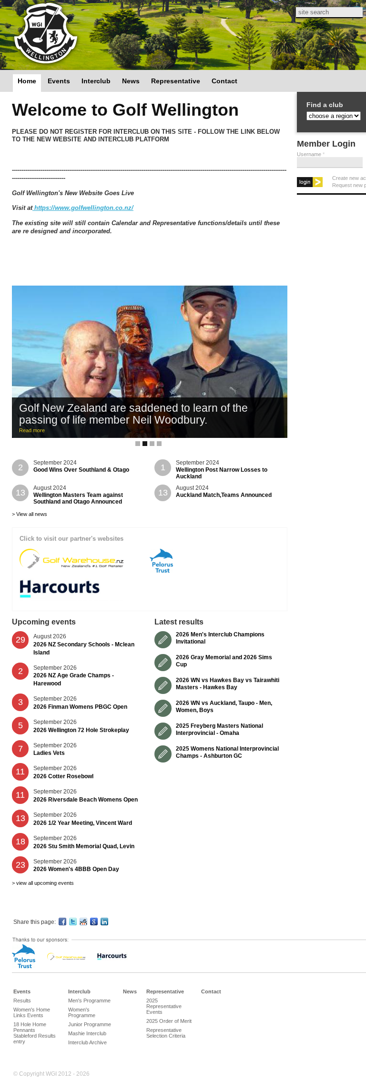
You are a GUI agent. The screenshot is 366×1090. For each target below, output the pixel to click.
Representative (175, 81)
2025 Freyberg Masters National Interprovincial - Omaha (219, 729)
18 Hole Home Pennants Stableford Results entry (34, 1032)
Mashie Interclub (87, 1033)
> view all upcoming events (43, 883)
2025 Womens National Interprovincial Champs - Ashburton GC (227, 752)
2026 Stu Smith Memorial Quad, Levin (83, 846)
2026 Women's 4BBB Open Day (76, 869)
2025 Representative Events (164, 1006)
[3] (152, 443)
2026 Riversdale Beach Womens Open (85, 799)
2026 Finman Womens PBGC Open (80, 707)
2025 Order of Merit (169, 1021)
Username (311, 154)
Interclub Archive (87, 1042)
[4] (159, 443)
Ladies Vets (49, 753)
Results (22, 1000)
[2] (144, 443)
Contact (224, 81)
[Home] (46, 34)
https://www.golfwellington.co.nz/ (82, 207)
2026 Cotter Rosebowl (63, 776)
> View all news (29, 514)
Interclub (96, 81)
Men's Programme (89, 1000)
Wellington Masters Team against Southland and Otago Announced (78, 498)
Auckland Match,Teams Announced (224, 495)
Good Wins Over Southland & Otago (81, 469)
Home (27, 81)
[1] (137, 443)
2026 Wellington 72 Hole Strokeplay (81, 730)
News (131, 81)
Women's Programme (81, 1012)
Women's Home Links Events (31, 1012)
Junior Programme (89, 1024)
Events (59, 81)
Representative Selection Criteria (165, 1033)
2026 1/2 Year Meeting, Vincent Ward (82, 823)
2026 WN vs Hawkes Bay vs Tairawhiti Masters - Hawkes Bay (227, 683)
